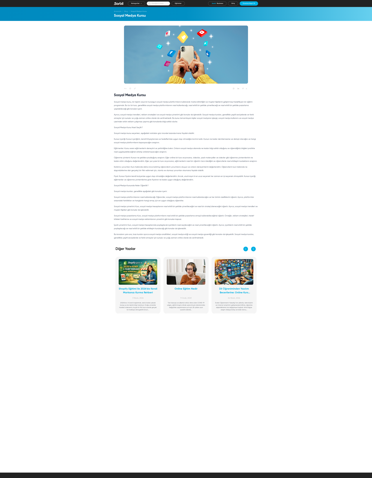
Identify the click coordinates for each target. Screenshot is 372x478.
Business (220, 3)
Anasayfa (117, 11)
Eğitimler (178, 3)
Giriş (233, 3)
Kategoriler (135, 3)
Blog (126, 11)
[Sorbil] (118, 3)
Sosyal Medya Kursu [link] (139, 11)
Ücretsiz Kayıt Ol (249, 3)
